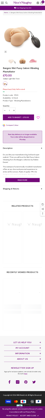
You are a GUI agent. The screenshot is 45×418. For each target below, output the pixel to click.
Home (6, 12)
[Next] (40, 52)
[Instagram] (17, 382)
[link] (12, 240)
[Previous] (36, 52)
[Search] (6, 2)
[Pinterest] (26, 382)
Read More (22, 180)
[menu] (2, 2)
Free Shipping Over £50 (23, 8)
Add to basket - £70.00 (18, 117)
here (25, 374)
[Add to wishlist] (38, 117)
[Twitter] (34, 382)
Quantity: (6, 106)
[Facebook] (9, 382)
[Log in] (37, 2)
